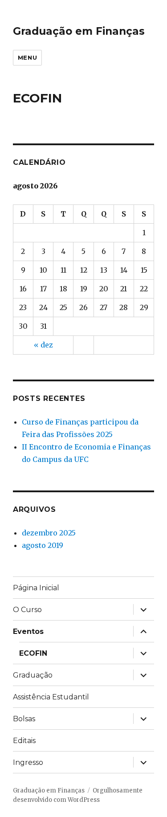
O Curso (27, 609)
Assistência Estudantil (51, 697)
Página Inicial (36, 588)
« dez (43, 344)
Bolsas (24, 719)
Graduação (33, 675)
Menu (27, 57)
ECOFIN (33, 653)
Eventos (28, 631)
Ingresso (28, 762)
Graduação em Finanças (79, 31)
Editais (24, 740)
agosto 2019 (42, 545)
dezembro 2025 (49, 532)
